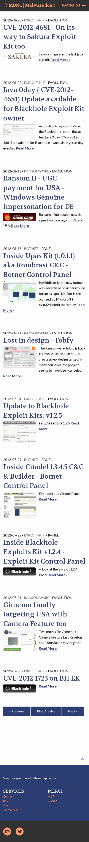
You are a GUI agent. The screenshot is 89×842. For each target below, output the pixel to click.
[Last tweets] (20, 831)
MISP (51, 796)
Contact (8, 796)
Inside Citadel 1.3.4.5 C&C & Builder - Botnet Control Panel (43, 476)
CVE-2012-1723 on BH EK (41, 678)
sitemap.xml (11, 810)
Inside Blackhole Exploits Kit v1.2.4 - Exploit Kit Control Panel (44, 552)
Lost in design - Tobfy (38, 340)
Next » (73, 711)
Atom (6, 805)
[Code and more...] (7, 831)
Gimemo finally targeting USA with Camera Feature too (35, 614)
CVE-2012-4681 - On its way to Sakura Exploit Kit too (39, 37)
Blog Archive (46, 711)
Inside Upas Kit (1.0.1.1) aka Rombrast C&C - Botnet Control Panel (39, 265)
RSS (5, 801)
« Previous (16, 711)
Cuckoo (52, 801)
